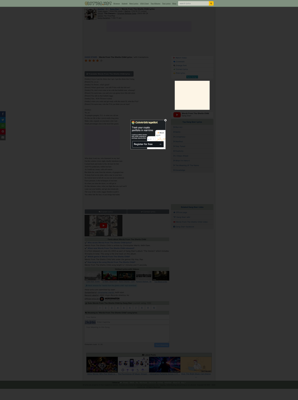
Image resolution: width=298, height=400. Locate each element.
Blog (174, 4)
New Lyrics (133, 4)
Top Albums (155, 4)
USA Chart (144, 4)
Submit (124, 4)
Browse (116, 4)
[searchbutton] (211, 3)
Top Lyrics (166, 4)
